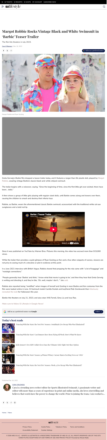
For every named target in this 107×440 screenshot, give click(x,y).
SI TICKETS (8, 2)
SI (2, 2)
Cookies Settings (46, 430)
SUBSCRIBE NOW (50, 2)
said (66, 280)
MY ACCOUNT (37, 2)
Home (4, 413)
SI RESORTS (18, 2)
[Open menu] (3, 6)
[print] (14, 402)
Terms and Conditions (77, 427)
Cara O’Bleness (7, 46)
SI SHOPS (27, 2)
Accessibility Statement (30, 430)
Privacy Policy (27, 427)
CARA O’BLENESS (18, 385)
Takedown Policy (61, 427)
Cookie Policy (45, 427)
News (10, 413)
